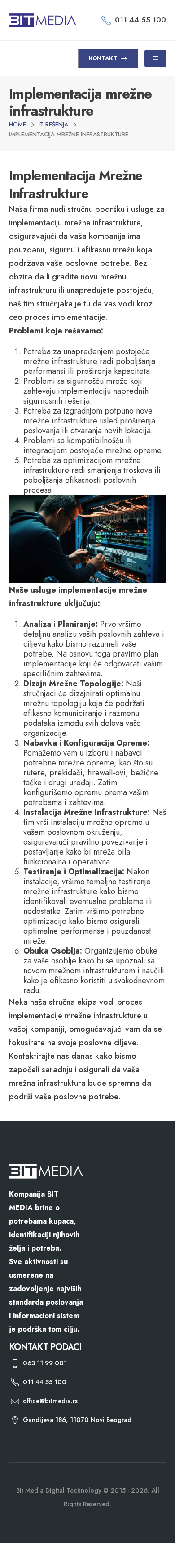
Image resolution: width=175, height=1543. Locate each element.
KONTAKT (104, 58)
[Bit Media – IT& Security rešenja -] (42, 20)
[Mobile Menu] (155, 58)
